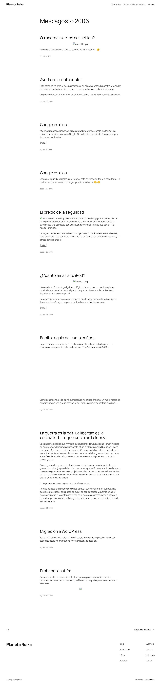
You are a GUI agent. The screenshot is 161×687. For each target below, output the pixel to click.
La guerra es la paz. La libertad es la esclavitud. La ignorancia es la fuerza (73, 435)
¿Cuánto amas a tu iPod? (62, 275)
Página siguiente (144, 629)
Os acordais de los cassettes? (67, 38)
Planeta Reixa (15, 4)
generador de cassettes (70, 49)
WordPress (150, 679)
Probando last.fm (55, 571)
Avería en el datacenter (61, 79)
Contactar (116, 4)
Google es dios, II (55, 124)
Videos (151, 4)
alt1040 (51, 49)
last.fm (74, 577)
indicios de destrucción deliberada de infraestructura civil (79, 445)
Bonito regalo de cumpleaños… (68, 338)
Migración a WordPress (61, 531)
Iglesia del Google (71, 178)
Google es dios (53, 173)
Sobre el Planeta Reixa (134, 4)
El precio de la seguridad (62, 212)
